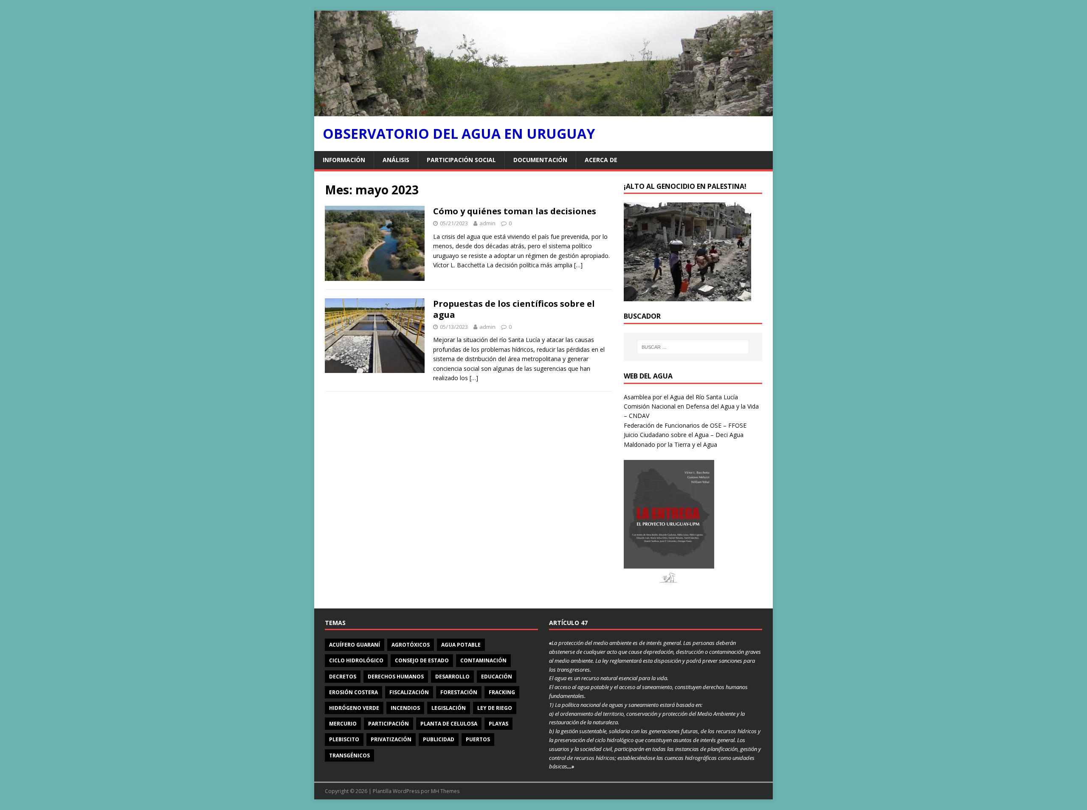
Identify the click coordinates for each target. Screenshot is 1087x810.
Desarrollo (452, 676)
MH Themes (445, 791)
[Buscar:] (693, 347)
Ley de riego (494, 708)
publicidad (438, 739)
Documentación (540, 160)
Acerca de (601, 160)
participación (388, 723)
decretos (342, 676)
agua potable (461, 644)
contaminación (483, 660)
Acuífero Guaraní (354, 644)
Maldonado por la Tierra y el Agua (670, 444)
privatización (391, 739)
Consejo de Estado (422, 660)
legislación (448, 708)
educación (496, 676)
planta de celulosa (448, 723)
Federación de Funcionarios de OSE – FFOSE (685, 425)
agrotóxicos (410, 644)
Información (344, 160)
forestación (458, 692)
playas (498, 723)
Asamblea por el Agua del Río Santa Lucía (681, 397)
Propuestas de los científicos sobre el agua (514, 309)
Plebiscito (344, 739)
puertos (478, 739)
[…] (578, 265)
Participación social (461, 160)
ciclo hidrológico (356, 660)
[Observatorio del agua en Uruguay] (543, 111)
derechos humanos (396, 676)
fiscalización (409, 692)
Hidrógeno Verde (354, 708)
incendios (405, 708)
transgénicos (349, 755)
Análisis (396, 160)
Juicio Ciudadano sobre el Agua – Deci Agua (683, 435)
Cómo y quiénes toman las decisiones (514, 211)
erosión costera (353, 692)
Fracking (502, 692)
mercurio (343, 723)
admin (487, 223)
